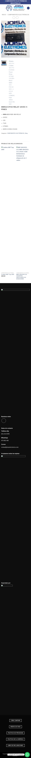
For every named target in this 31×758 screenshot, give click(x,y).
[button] (2, 8)
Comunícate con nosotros (15, 754)
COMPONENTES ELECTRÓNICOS (18, 14)
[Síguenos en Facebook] (3, 420)
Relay (26, 133)
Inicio (4, 14)
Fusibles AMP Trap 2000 (7, 274)
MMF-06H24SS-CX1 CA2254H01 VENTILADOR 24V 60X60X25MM (21, 277)
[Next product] (14, 17)
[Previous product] (17, 17)
